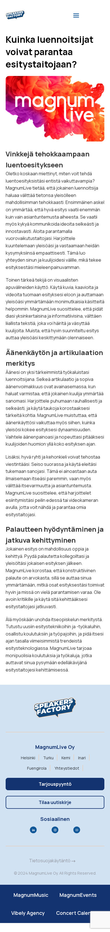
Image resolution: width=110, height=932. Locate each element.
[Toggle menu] (76, 15)
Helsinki (28, 757)
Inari (82, 757)
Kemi (65, 757)
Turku (48, 757)
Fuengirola (37, 768)
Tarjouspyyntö (55, 784)
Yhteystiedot (66, 768)
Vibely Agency (28, 912)
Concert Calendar (77, 912)
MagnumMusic (31, 894)
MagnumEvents (78, 894)
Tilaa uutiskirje (55, 802)
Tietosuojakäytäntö (50, 860)
